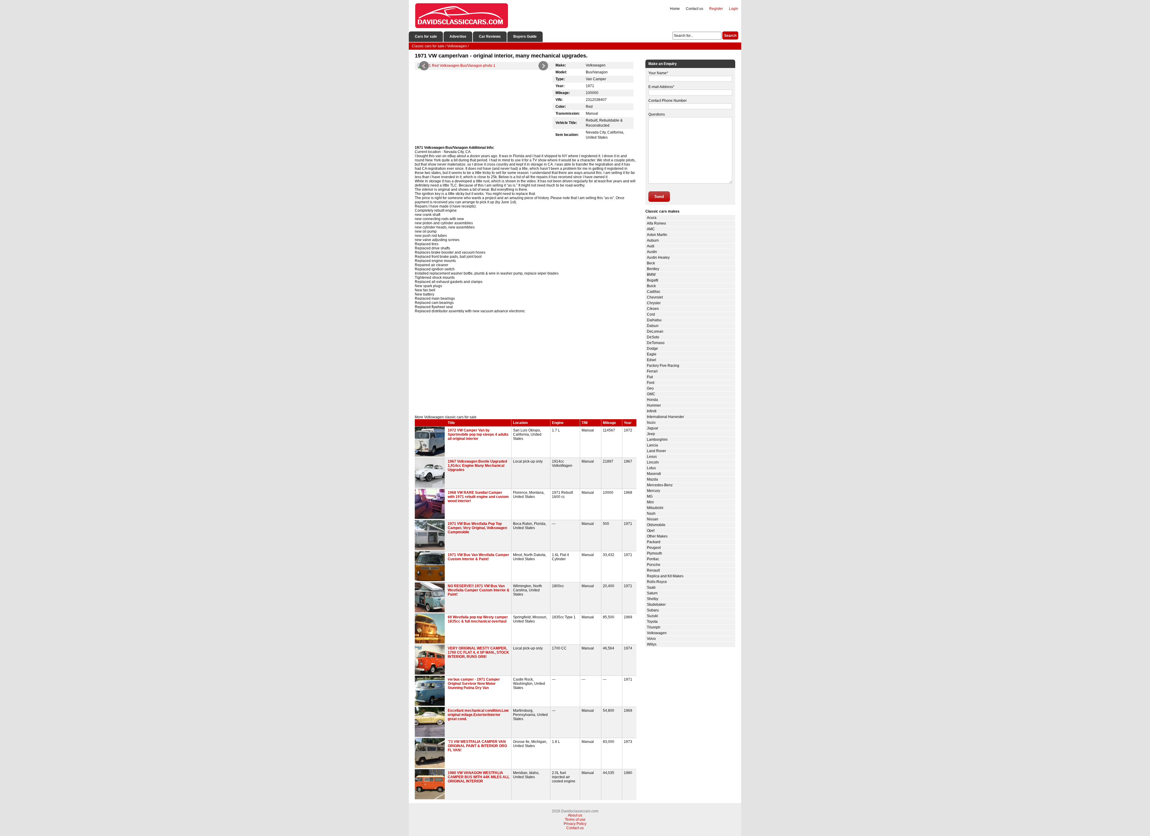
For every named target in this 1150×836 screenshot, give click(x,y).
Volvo (651, 639)
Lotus (651, 468)
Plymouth (654, 553)
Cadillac (653, 292)
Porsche (653, 565)
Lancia (652, 445)
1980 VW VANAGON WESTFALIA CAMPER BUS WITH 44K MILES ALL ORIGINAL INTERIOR (478, 777)
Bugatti (652, 280)
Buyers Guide (525, 36)
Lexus (652, 457)
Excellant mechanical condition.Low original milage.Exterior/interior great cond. (478, 714)
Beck (651, 263)
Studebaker (656, 604)
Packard (653, 542)
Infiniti (651, 411)
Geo (650, 388)
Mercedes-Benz (660, 485)
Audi (650, 246)
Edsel (651, 360)
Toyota (652, 622)
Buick (651, 286)
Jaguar (652, 428)
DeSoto (653, 337)
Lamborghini (657, 439)
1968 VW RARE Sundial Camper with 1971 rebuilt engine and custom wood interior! (478, 496)
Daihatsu (654, 320)
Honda (652, 400)
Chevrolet (655, 297)
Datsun (653, 326)
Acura (651, 218)
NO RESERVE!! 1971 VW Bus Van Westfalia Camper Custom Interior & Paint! (478, 590)
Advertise (458, 36)
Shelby (652, 599)
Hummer (654, 405)
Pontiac (653, 559)
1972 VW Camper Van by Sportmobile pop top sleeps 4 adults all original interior (478, 434)
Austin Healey (658, 257)
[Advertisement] (525, 364)
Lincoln (653, 462)
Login (733, 9)
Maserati (654, 474)
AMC (651, 229)
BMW (651, 274)
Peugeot (654, 548)
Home (675, 9)
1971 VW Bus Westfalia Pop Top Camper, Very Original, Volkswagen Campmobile (477, 528)
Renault (653, 570)
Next (543, 66)
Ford (650, 383)
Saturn (652, 593)
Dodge (652, 348)
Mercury (653, 491)
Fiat (650, 377)
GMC (651, 394)
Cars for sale (426, 36)
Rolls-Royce (657, 582)
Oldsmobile (656, 525)
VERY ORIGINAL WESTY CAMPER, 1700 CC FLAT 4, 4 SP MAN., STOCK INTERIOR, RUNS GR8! (478, 652)
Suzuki (652, 616)
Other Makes (657, 536)
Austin (652, 252)
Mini (650, 502)
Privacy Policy (575, 824)
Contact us (694, 9)
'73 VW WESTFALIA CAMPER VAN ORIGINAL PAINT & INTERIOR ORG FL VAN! (477, 746)
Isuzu (651, 422)
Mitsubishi (655, 508)
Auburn (653, 240)
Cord (651, 314)
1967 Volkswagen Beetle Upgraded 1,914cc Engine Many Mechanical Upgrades (477, 465)
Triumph (653, 627)
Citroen (653, 309)
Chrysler (654, 303)
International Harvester (665, 417)
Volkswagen (657, 633)
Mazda (652, 479)
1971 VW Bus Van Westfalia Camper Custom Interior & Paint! (478, 557)
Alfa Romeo (656, 223)
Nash (651, 513)
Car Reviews (490, 36)
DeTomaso (656, 343)
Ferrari (652, 371)
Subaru (653, 610)
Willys (651, 644)
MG (650, 496)
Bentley (653, 269)
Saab (651, 587)
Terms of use (575, 819)
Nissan (652, 519)
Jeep (651, 434)
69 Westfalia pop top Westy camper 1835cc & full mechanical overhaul (478, 619)
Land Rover (656, 451)
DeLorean (655, 331)
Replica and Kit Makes (665, 576)
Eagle (651, 354)
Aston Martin (657, 235)
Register (716, 9)
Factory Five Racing (663, 366)
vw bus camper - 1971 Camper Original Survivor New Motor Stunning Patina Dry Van (474, 683)
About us (575, 815)
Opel (651, 530)
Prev (424, 66)
